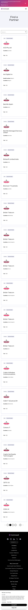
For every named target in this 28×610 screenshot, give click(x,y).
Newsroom (14, 555)
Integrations (14, 575)
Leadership (14, 550)
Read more (4, 5)
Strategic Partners (14, 578)
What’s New (14, 584)
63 (20, 525)
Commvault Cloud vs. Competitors (14, 568)
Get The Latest (14, 581)
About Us (14, 548)
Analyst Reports (14, 571)
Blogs (14, 589)
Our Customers (14, 573)
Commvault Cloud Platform (14, 566)
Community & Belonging (14, 560)
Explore (14, 586)
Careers (14, 557)
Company (14, 545)
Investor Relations (14, 553)
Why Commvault (14, 563)
